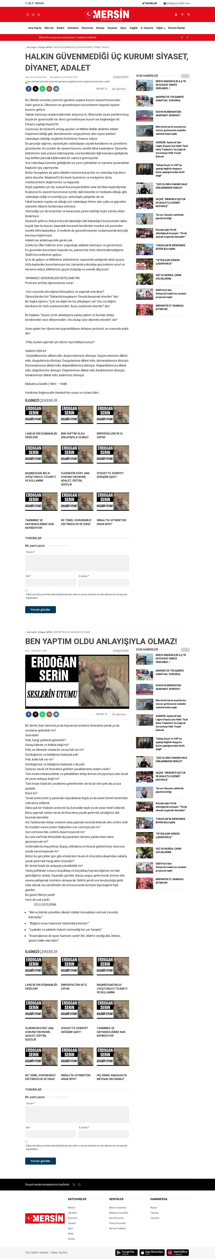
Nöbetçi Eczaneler (118, 1212)
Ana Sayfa (34, 28)
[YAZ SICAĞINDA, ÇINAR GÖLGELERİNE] (144, 284)
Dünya (100, 28)
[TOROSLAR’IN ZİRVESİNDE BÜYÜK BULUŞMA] (144, 254)
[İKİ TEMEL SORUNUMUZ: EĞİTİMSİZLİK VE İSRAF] (77, 504)
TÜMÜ (185, 76)
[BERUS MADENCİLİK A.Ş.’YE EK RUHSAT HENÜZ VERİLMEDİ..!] (144, 90)
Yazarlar (154, 1218)
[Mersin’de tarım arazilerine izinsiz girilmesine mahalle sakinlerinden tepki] (144, 135)
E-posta (84, 576)
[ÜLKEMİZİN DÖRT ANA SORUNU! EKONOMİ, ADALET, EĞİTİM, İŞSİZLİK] (77, 457)
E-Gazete (147, 28)
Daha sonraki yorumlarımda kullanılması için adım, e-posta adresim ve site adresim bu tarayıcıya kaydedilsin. (76, 596)
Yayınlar (154, 1212)
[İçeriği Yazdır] (56, 89)
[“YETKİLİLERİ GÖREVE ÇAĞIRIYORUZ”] (144, 269)
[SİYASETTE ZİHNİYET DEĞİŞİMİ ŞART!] (113, 457)
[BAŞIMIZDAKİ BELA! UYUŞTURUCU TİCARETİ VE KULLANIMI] (41, 457)
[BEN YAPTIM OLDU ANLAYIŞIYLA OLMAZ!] (77, 417)
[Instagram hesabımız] (33, 14)
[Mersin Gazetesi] (107, 19)
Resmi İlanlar (176, 28)
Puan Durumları (117, 1223)
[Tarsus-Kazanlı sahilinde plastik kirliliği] (144, 223)
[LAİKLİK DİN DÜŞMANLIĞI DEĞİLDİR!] (41, 417)
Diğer (159, 28)
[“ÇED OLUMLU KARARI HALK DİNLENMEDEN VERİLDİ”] (144, 193)
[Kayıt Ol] (176, 14)
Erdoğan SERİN (121, 77)
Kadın (60, 28)
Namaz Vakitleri (117, 1228)
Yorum (30, 552)
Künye (153, 1207)
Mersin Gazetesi (117, 1207)
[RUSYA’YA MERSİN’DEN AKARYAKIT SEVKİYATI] (144, 120)
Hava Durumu (116, 1218)
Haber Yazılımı (59, 1252)
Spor (123, 28)
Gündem (73, 28)
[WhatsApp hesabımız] (38, 14)
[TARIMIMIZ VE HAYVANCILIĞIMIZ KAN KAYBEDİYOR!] (41, 504)
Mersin (49, 28)
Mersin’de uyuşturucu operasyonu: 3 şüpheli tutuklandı (58, 37)
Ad (28, 576)
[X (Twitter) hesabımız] (27, 14)
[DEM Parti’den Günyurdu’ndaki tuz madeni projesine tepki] (144, 299)
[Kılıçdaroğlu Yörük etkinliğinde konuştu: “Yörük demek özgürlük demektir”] (144, 238)
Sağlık (134, 28)
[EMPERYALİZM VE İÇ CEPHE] (113, 417)
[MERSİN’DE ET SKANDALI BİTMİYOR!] (144, 314)
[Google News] (119, 88)
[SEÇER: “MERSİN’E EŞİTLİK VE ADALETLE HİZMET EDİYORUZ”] (144, 208)
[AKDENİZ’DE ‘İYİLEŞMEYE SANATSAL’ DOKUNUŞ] (144, 105)
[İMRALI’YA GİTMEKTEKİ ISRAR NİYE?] (113, 504)
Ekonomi (87, 28)
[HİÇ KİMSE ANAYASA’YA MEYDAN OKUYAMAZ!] (113, 1059)
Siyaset (112, 28)
